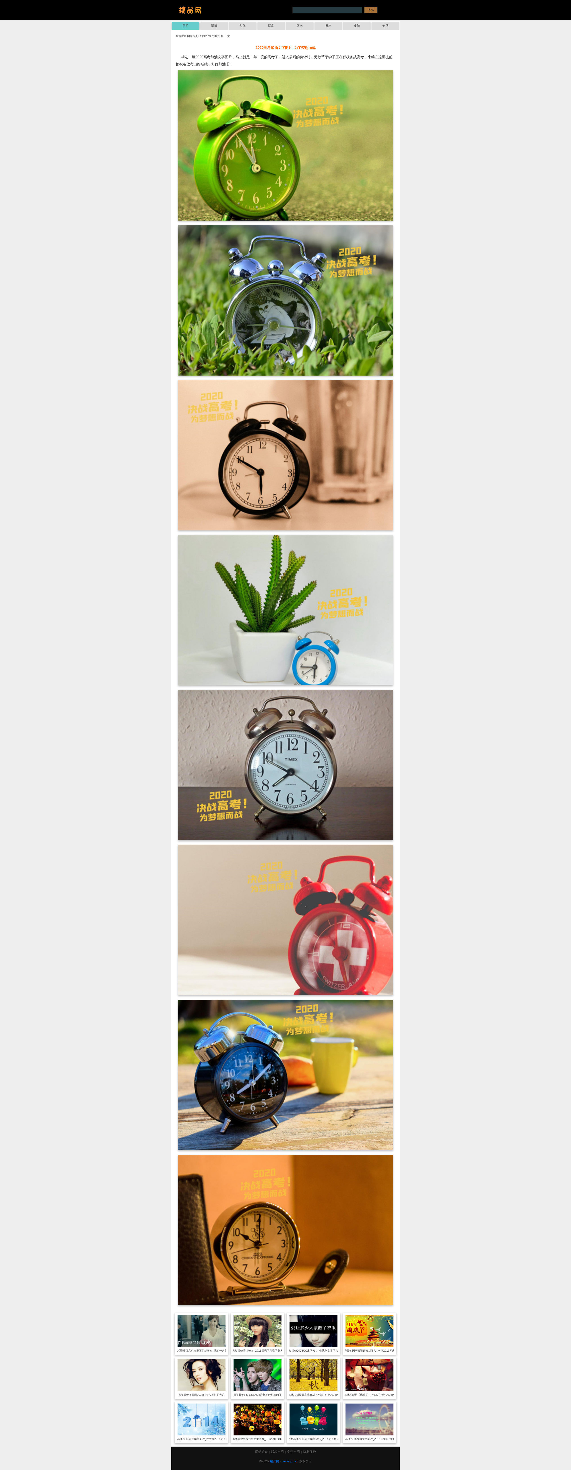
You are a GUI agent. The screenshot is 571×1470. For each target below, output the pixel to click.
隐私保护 (309, 1451)
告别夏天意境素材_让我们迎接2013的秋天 (319, 1394)
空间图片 (204, 36)
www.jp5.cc (290, 1461)
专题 (385, 25)
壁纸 (214, 25)
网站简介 (261, 1451)
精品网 (274, 1461)
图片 (185, 25)
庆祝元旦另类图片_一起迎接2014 (263, 1439)
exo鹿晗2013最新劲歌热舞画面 (262, 1394)
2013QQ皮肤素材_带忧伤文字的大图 (319, 1350)
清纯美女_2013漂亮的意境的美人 (263, 1350)
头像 (243, 25)
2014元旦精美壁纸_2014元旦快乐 (318, 1439)
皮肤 (357, 25)
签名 (300, 25)
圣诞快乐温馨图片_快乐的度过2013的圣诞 (375, 1394)
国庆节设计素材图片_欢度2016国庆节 (374, 1350)
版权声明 (277, 1451)
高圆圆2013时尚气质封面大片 (207, 1394)
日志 (328, 25)
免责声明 (293, 1451)
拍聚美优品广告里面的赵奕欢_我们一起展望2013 (207, 1350)
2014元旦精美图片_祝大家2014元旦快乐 (206, 1439)
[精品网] (190, 10)
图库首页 (192, 36)
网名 (271, 25)
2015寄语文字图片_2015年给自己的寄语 (374, 1439)
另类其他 (217, 36)
